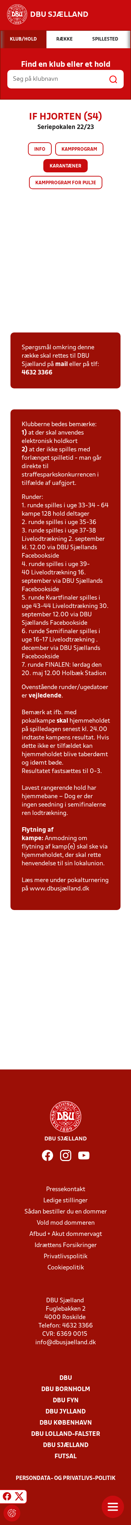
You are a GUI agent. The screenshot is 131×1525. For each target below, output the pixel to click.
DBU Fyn (66, 1401)
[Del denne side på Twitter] (19, 1497)
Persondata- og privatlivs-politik (66, 1478)
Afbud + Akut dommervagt (65, 1234)
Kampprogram (79, 149)
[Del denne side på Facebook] (7, 1497)
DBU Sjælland (65, 1445)
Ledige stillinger (65, 1201)
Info (39, 149)
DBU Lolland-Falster (65, 1434)
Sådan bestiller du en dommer (65, 1212)
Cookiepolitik (66, 1268)
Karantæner (65, 166)
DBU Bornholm (65, 1389)
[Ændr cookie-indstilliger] (11, 1513)
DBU (65, 1378)
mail (61, 364)
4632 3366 (37, 373)
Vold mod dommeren (66, 1223)
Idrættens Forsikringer (66, 1245)
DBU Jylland (65, 1412)
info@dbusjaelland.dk (65, 1343)
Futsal (65, 1457)
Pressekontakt (65, 1190)
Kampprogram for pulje (65, 183)
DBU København (65, 1423)
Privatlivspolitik (65, 1257)
